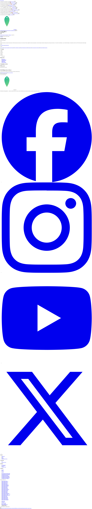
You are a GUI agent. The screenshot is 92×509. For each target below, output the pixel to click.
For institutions (3, 465)
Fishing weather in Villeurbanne (5, 493)
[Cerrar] (16, 4)
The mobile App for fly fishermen (5, 476)
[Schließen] (16, 2)
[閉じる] (16, 7)
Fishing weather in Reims (5, 488)
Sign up (3, 32)
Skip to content (2, 0)
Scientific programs (10, 30)
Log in (1, 32)
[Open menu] (1, 33)
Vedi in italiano (13, 6)
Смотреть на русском (15, 13)
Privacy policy (3, 503)
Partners (3, 470)
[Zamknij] (14, 11)
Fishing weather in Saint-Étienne (5, 489)
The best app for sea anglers (5, 475)
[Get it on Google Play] (10, 72)
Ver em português (14, 12)
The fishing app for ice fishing (5, 478)
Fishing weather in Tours (4, 496)
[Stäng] (13, 14)
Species (5, 30)
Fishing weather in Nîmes (5, 492)
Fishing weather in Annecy (5, 498)
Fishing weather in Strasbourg (5, 485)
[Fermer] (15, 1)
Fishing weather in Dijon (4, 491)
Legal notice (3, 502)
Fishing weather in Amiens (5, 497)
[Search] (1, 31)
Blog (13, 30)
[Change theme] (3, 31)
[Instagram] (47, 272)
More (15, 30)
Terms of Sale (3, 501)
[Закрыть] (18, 13)
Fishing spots (1, 30)
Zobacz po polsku (11, 11)
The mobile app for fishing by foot (6, 477)
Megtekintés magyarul (10, 5)
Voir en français (12, 1)
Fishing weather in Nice (4, 483)
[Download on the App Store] (3, 72)
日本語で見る (14, 7)
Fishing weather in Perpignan (5, 499)
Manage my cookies (4, 505)
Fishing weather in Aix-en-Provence (6, 495)
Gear (3, 30)
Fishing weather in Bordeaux (5, 486)
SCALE (3, 466)
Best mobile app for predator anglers (6, 473)
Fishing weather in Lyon (4, 482)
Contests (7, 30)
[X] (47, 453)
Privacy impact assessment (5, 504)
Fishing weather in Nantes (5, 484)
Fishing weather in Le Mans (5, 494)
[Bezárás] (14, 5)
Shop (14, 30)
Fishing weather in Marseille (5, 481)
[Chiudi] (15, 6)
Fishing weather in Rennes (5, 487)
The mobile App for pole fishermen (6, 474)
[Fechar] (17, 12)
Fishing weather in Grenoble (5, 490)
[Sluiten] (19, 9)
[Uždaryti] (16, 8)
